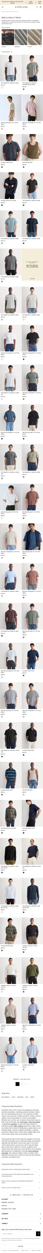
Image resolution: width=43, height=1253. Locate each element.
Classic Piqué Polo (7, 162)
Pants (13, 1097)
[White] (2, 87)
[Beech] (23, 167)
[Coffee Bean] (2, 636)
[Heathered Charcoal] (2, 281)
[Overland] (23, 477)
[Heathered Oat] (23, 319)
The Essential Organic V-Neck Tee (10, 393)
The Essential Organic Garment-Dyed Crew (29, 83)
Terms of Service (36, 1250)
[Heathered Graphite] (2, 167)
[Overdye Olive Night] (2, 833)
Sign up (4, 1206)
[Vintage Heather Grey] (2, 717)
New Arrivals (6, 1097)
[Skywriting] (2, 677)
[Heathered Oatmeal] (2, 129)
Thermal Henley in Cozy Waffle (29, 946)
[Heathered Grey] (2, 319)
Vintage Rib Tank (27, 162)
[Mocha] (23, 518)
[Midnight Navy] (2, 439)
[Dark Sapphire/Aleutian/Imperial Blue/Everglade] (2, 794)
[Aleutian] (23, 1031)
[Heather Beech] (23, 992)
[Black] (23, 205)
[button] (40, 7)
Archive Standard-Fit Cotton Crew (31, 123)
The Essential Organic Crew (9, 83)
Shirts (32, 1097)
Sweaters (20, 1097)
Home (3, 11)
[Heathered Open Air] (23, 1069)
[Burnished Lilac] (23, 129)
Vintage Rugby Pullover (8, 200)
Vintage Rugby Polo (28, 828)
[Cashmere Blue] (2, 596)
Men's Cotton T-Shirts (12, 11)
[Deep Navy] (23, 243)
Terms (20, 1240)
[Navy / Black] (2, 205)
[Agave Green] (23, 89)
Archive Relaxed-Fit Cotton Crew (9, 123)
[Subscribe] (38, 1233)
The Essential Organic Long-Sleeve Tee (10, 867)
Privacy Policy (12, 1240)
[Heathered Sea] (2, 243)
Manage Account (8, 1202)
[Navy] (23, 675)
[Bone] (2, 992)
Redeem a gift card (9, 1209)
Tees (26, 1097)
